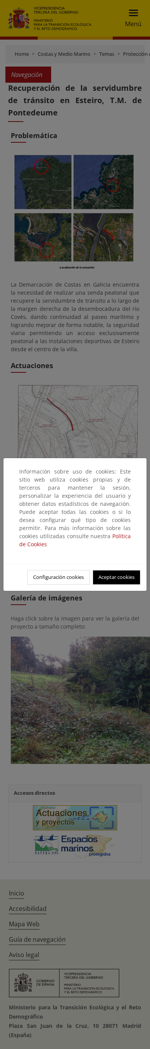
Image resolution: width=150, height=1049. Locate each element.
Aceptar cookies (116, 577)
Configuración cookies (58, 577)
